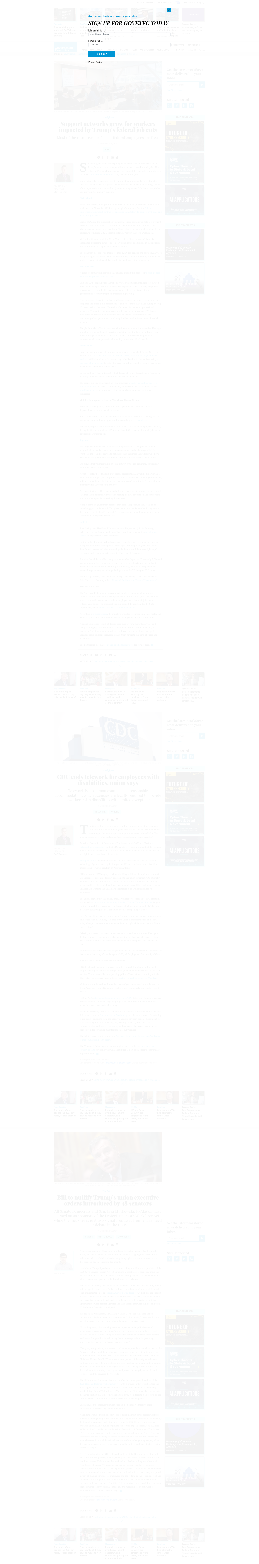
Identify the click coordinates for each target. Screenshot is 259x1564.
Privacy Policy (95, 62)
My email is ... (96, 30)
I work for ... (95, 40)
